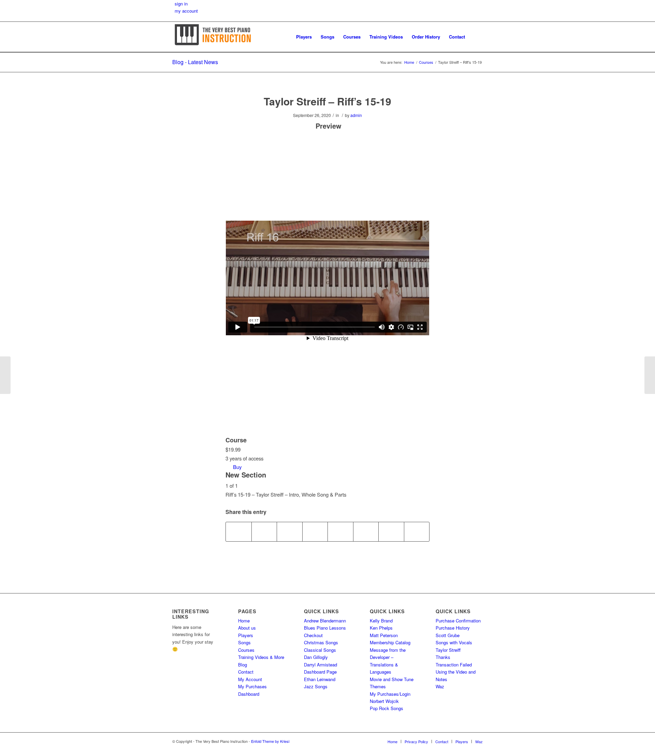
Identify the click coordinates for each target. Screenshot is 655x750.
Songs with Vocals (454, 642)
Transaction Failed (454, 664)
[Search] (476, 37)
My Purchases (252, 686)
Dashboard (248, 694)
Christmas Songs (321, 642)
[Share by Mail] (417, 531)
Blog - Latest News (195, 62)
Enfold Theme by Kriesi (270, 741)
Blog (242, 664)
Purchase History (453, 627)
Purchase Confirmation (458, 620)
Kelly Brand (381, 620)
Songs (244, 642)
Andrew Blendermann (325, 620)
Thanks (443, 657)
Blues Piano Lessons (325, 627)
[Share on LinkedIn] (315, 531)
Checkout (313, 635)
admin (356, 115)
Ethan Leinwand (319, 679)
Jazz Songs (316, 686)
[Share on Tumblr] (340, 531)
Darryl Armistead (320, 664)
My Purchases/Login (390, 694)
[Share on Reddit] (391, 531)
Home (244, 620)
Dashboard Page (320, 671)
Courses (246, 650)
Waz (440, 686)
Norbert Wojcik (384, 701)
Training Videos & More (261, 657)
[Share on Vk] (366, 531)
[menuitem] (304, 37)
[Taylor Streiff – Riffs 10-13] (5, 375)
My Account (250, 679)
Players (245, 635)
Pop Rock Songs (386, 708)
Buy (237, 466)
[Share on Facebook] (238, 531)
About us (247, 627)
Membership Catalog (390, 642)
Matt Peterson (384, 635)
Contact (245, 671)
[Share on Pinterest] (289, 531)
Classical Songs (320, 650)
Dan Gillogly (316, 657)
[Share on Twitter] (264, 531)
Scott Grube (448, 635)
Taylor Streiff (448, 650)
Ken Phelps (381, 627)
